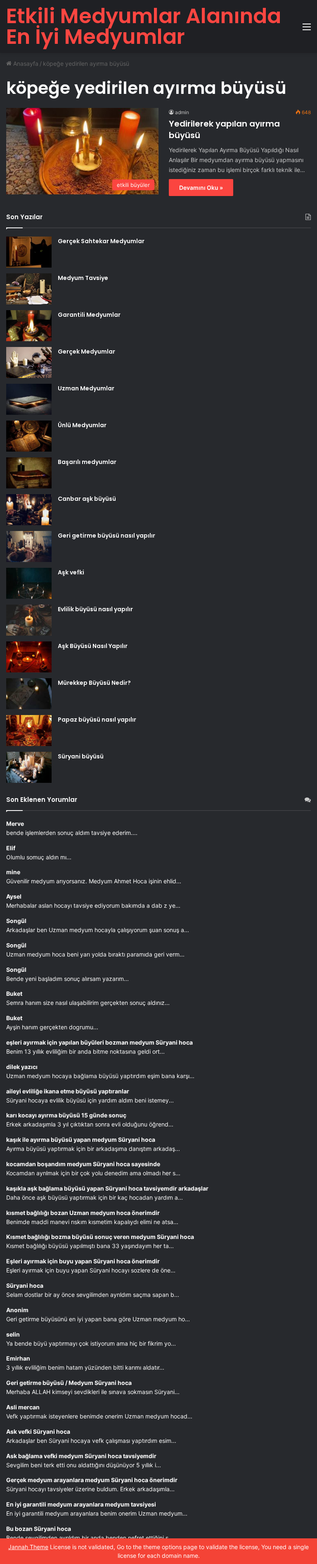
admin (182, 112)
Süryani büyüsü (81, 756)
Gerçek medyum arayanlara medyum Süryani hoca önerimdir (91, 1479)
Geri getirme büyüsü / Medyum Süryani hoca (69, 1382)
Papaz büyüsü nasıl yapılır (97, 719)
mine (13, 871)
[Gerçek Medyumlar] (29, 362)
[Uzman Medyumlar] (29, 399)
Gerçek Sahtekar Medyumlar (101, 241)
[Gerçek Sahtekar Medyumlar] (29, 252)
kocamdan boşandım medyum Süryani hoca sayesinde (83, 1163)
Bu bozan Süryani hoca (38, 1528)
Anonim (17, 1309)
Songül (16, 920)
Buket (14, 993)
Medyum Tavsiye (83, 278)
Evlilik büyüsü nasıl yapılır (95, 609)
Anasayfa (25, 63)
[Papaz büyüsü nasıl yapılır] (29, 730)
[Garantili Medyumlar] (29, 325)
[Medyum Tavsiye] (29, 288)
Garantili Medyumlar (89, 315)
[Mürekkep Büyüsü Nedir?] (29, 693)
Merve (15, 823)
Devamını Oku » (201, 187)
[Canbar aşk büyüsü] (29, 509)
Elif (10, 847)
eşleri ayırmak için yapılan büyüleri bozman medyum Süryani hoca (99, 1042)
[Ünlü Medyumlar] (29, 436)
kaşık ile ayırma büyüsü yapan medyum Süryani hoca (80, 1139)
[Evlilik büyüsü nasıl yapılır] (29, 620)
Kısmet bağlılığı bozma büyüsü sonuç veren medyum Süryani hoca (100, 1236)
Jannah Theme (28, 1546)
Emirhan (18, 1358)
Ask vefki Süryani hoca (38, 1431)
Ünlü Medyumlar (82, 425)
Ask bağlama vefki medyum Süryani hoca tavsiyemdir (81, 1455)
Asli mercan (23, 1407)
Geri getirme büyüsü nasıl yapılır (106, 535)
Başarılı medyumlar (87, 462)
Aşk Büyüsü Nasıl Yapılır (93, 646)
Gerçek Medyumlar (86, 351)
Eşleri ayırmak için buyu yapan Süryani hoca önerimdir (83, 1261)
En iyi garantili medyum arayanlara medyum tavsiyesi (81, 1504)
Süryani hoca (24, 1285)
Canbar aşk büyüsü (87, 499)
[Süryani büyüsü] (29, 767)
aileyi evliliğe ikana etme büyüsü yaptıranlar (67, 1091)
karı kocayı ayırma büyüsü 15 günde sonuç (66, 1115)
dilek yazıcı (22, 1066)
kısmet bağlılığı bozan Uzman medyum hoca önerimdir (83, 1212)
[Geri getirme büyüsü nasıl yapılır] (29, 546)
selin (13, 1334)
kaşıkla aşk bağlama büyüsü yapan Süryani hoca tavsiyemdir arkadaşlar (107, 1188)
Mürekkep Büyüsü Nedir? (94, 683)
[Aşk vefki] (29, 583)
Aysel (13, 896)
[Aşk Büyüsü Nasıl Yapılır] (29, 656)
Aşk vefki (71, 572)
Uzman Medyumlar (86, 388)
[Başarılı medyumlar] (29, 472)
